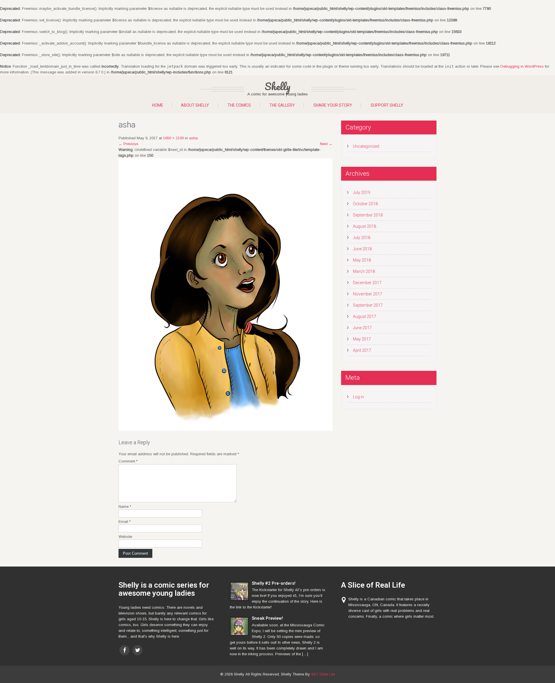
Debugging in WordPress (522, 66)
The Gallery (282, 105)
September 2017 (368, 305)
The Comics (239, 105)
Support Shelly (387, 105)
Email (125, 521)
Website (125, 536)
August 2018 (364, 226)
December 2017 (367, 282)
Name (125, 506)
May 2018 (362, 260)
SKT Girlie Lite (323, 674)
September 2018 (368, 215)
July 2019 (361, 192)
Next (326, 144)
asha (193, 138)
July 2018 (361, 237)
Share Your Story (332, 105)
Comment (128, 461)
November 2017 (367, 294)
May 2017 (362, 339)
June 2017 (362, 327)
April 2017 (362, 350)
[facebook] (124, 650)
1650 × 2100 (173, 138)
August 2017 (364, 316)
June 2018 (362, 249)
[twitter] (137, 650)
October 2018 (365, 203)
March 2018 (364, 271)
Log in (358, 397)
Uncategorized (366, 146)
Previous (128, 144)
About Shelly (195, 105)
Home (157, 105)
